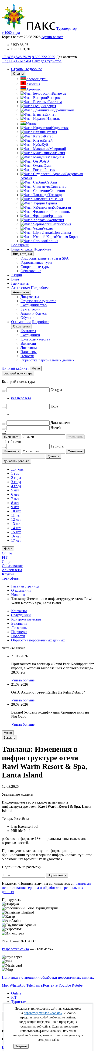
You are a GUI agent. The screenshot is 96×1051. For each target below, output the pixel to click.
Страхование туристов (38, 301)
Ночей (56, 428)
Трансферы (11, 578)
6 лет (15, 494)
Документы (30, 297)
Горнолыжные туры (36, 262)
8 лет (15, 503)
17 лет (16, 540)
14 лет (16, 528)
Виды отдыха (22, 249)
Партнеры (29, 352)
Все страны (20, 245)
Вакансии (28, 343)
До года (17, 469)
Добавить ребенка (16, 461)
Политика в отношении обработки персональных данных (48, 977)
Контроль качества (35, 339)
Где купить (20, 283)
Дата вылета (60, 423)
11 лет (16, 515)
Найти (8, 549)
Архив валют (52, 37)
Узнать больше (22, 680)
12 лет (16, 519)
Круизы (8, 574)
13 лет (16, 524)
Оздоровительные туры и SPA (45, 258)
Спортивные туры (35, 267)
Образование (31, 271)
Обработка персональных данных (47, 360)
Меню (8, 732)
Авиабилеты (12, 570)
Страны (17, 69)
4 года (16, 486)
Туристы (57, 446)
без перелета (21, 398)
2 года (16, 478)
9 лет (15, 507)
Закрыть (21, 1046)
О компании (21, 322)
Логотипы (29, 348)
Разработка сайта (15, 949)
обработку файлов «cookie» (43, 1013)
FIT (4, 557)
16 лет (16, 536)
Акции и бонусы (34, 313)
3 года (16, 482)
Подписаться (57, 875)
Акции (16, 275)
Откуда (56, 390)
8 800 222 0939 (43, 57)
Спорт (7, 562)
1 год (15, 473)
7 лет (15, 498)
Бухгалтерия (30, 309)
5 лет (15, 490)
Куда (54, 406)
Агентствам (20, 288)
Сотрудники (30, 335)
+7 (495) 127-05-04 (16, 61)
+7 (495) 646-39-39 (16, 57)
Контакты (28, 331)
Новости (27, 356)
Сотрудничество (34, 305)
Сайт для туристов (47, 61)
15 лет (16, 532)
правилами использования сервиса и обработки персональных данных (46, 887)
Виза (15, 279)
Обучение (28, 318)
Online (7, 553)
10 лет (16, 511)
